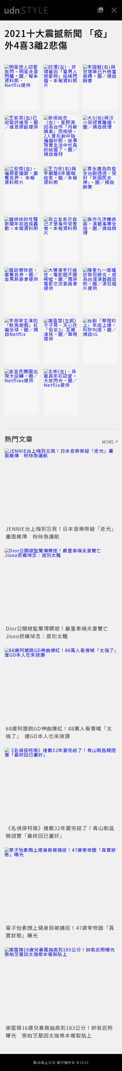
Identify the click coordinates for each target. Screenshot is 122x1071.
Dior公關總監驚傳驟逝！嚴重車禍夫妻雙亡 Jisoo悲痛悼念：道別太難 (60, 632)
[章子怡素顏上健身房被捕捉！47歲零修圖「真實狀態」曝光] (61, 885)
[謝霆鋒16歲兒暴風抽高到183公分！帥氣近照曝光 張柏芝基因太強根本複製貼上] (61, 984)
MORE (108, 442)
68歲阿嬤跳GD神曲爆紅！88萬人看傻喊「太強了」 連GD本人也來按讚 (59, 732)
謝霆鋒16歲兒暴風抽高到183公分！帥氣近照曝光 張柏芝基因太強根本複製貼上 (59, 1031)
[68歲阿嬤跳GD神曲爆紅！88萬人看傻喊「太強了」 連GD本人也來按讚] (61, 685)
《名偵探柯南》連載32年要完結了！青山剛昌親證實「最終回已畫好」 (60, 831)
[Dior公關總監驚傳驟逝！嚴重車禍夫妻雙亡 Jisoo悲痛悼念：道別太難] (61, 585)
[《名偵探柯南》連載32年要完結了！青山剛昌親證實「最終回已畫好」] (61, 785)
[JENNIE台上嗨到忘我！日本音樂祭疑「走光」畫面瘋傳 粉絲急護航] (61, 486)
